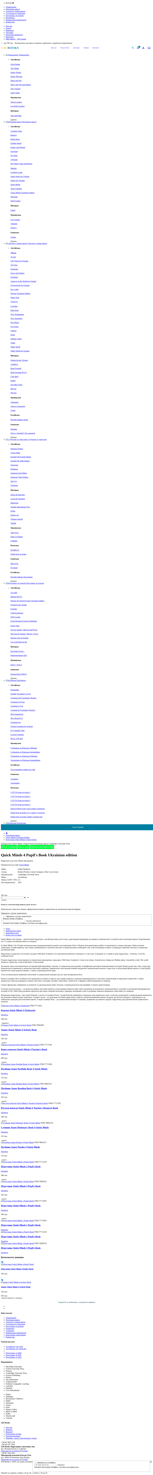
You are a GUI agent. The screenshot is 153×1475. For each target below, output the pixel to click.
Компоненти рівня (13, 931)
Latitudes (14, 541)
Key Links (15, 289)
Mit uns (13, 389)
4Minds (13, 253)
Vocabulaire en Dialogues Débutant (24, 756)
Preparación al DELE (19, 674)
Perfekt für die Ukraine (19, 360)
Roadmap (14, 469)
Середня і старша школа (15, 11)
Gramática (14, 779)
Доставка (9, 33)
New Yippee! (16, 89)
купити (4, 1043)
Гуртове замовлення (33, 921)
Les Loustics (15, 220)
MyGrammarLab (17, 714)
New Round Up (17, 718)
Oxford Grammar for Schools (22, 726)
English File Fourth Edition (21, 457)
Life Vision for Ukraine (19, 261)
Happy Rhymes (16, 77)
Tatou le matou (16, 102)
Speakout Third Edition (19, 477)
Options (13, 331)
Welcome (14, 197)
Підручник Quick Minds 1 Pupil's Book (21, 1205)
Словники (10, 1331)
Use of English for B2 (19, 642)
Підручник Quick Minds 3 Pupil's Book (21, 1186)
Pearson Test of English (19, 638)
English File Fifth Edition (20, 461)
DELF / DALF (16, 665)
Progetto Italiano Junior (19, 420)
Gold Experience (17, 613)
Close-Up (14, 302)
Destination (15, 690)
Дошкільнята (11, 7)
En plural (14, 568)
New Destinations (17, 314)
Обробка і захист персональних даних (21, 1438)
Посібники (10, 18)
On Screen (15, 327)
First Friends (15, 64)
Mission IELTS (16, 597)
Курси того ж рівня (13, 935)
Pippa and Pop (16, 81)
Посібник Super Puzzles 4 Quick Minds (20, 1147)
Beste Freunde (16, 368)
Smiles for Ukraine (18, 181)
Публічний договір (13, 1434)
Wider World (15, 347)
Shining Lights (16, 339)
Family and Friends (18, 147)
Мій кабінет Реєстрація (16, 39)
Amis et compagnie (18, 406)
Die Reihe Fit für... (18, 651)
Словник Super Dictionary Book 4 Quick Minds (25, 1127)
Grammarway (16, 722)
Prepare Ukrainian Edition (20, 293)
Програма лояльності (14, 35)
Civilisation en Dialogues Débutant (24, 748)
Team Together (16, 189)
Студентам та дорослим (15, 13)
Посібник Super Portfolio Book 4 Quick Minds (24, 1069)
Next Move (15, 323)
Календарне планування (16, 1335)
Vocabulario (15, 783)
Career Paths (15, 453)
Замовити (5, 1023)
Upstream (14, 485)
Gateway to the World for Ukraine (23, 281)
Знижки (86, 48)
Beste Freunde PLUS (19, 372)
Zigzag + (14, 228)
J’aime (13, 410)
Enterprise (14, 269)
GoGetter (14, 306)
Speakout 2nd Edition (19, 473)
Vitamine (14, 224)
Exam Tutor (15, 626)
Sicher (13, 511)
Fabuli (13, 210)
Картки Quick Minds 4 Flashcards (18, 1010)
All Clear (14, 265)
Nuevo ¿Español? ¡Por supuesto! (23, 433)
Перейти (4, 1015)
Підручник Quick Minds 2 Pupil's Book (21, 1166)
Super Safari (15, 93)
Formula (14, 609)
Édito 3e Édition (17, 537)
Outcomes (14, 465)
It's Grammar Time (18, 730)
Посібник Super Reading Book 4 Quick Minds (24, 1088)
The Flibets (15, 68)
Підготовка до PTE (13, 1355)
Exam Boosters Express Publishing (24, 621)
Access (13, 257)
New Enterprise (16, 318)
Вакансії (9, 1432)
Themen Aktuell (17, 519)
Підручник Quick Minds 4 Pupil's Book (21, 840)
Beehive (14, 135)
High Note (15, 310)
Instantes (14, 429)
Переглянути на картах (10, 1451)
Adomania (14, 402)
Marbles (14, 168)
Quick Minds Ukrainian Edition (22, 193)
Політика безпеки (13, 1436)
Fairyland (14, 151)
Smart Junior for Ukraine (20, 176)
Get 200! (14, 593)
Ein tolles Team (16, 385)
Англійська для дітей (14, 1347)
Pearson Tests (65, 48)
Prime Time (15, 298)
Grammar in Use (17, 706)
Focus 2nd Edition (17, 273)
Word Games (15, 201)
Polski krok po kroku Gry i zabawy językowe (28, 813)
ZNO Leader (15, 617)
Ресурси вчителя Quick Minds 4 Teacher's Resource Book (29, 1108)
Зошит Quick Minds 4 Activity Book (19, 1030)
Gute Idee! (15, 377)
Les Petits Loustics (18, 106)
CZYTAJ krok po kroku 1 (20, 792)
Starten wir (15, 515)
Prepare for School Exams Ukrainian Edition (27, 601)
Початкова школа (13, 9)
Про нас (9, 26)
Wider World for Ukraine (20, 351)
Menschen (14, 503)
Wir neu (13, 393)
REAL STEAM (17, 739)
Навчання (10, 30)
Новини (9, 1430)
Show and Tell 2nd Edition (21, 85)
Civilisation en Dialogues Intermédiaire (25, 752)
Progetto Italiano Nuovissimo (22, 577)
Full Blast (14, 277)
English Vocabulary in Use (21, 694)
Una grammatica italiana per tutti (23, 770)
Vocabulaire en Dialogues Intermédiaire (25, 760)
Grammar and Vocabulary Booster (23, 698)
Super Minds (15, 185)
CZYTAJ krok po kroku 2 (20, 796)
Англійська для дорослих (16, 1349)
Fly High (14, 156)
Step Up (14, 481)
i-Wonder (14, 160)
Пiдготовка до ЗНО (14, 1353)
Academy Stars (16, 131)
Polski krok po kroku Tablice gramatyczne (26, 817)
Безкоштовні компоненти (16, 20)
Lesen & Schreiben (18, 499)
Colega (13, 237)
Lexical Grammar (17, 735)
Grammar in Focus (18, 702)
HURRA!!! (15, 550)
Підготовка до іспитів (15, 16)
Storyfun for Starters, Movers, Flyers (24, 634)
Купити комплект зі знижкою (12, 1298)
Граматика (10, 1329)
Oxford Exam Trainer (19, 605)
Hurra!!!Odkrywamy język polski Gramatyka (28, 809)
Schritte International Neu (20, 507)
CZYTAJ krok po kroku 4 (20, 805)
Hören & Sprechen (18, 495)
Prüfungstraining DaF (19, 655)
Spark (13, 335)
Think (13, 343)
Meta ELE (14, 564)
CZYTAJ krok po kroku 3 (20, 801)
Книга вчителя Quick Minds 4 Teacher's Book (24, 1049)
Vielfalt (13, 523)
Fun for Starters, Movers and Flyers (24, 630)
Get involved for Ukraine (20, 285)
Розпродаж (10, 22)
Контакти (10, 37)
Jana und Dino (16, 116)
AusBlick (14, 364)
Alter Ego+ (15, 533)
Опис (8, 929)
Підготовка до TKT (14, 1357)
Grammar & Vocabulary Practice (23, 710)
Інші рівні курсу (12, 933)
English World (16, 143)
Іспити (8, 28)
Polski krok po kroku (18, 554)
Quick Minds (24, 865)
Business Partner (17, 449)
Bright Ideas (15, 139)
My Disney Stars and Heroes (21, 164)
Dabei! (13, 381)
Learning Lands (16, 172)
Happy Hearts (16, 72)
